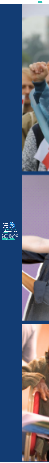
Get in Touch (12, 239)
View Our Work (5, 239)
